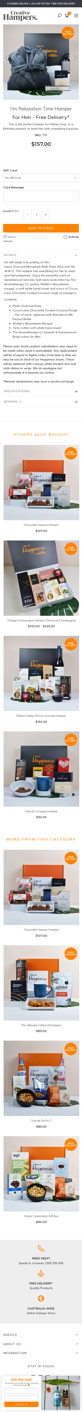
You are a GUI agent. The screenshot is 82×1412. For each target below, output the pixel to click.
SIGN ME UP (21, 1404)
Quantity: (11, 211)
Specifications (17, 391)
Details (10, 255)
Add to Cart (41, 228)
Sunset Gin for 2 (41, 1120)
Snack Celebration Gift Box (41, 1216)
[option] (41, 62)
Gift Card (10, 170)
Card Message (13, 187)
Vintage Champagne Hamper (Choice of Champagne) (41, 620)
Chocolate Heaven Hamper (41, 524)
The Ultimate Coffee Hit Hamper (41, 1025)
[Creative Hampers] (21, 16)
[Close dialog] (77, 1378)
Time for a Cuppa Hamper (41, 811)
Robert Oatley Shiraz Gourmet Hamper (41, 715)
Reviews (13, 401)
